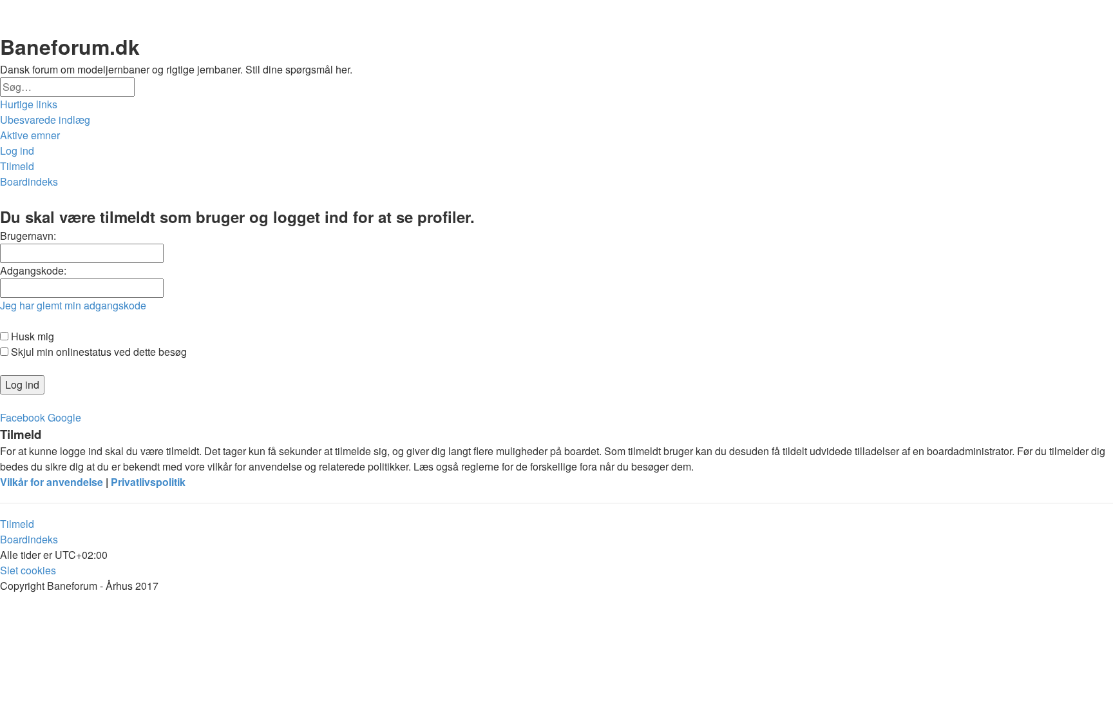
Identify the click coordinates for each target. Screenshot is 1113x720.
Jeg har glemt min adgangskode (73, 305)
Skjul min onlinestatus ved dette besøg (97, 351)
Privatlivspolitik (148, 481)
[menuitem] (45, 120)
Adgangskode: (33, 270)
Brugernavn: (28, 235)
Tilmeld (17, 523)
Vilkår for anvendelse (51, 481)
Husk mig (31, 336)
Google (64, 417)
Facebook (22, 417)
